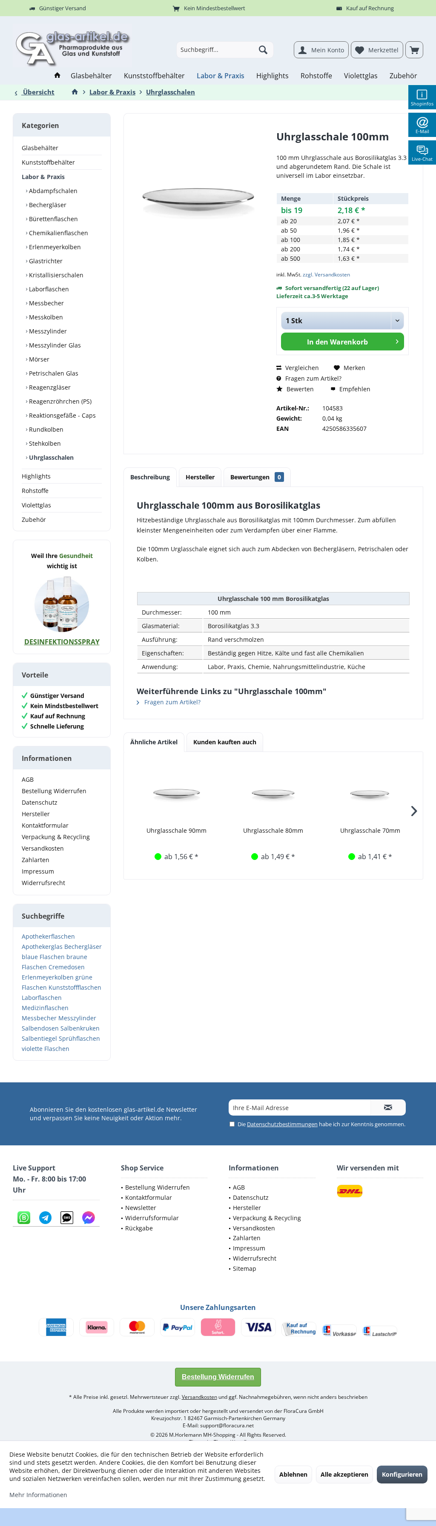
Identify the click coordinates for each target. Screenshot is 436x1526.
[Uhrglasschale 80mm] (273, 792)
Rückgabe (139, 1228)
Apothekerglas (42, 946)
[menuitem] (414, 49)
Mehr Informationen (38, 1495)
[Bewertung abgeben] (342, 148)
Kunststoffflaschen (75, 987)
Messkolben (45, 317)
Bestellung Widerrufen (54, 791)
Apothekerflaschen (48, 936)
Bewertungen (255, 477)
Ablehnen (293, 1474)
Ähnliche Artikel (154, 742)
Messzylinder (47, 331)
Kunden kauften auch (224, 742)
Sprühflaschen (79, 1038)
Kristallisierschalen (55, 275)
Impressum (38, 871)
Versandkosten (43, 848)
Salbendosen (40, 1028)
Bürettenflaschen (52, 219)
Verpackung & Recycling (56, 837)
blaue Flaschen (43, 957)
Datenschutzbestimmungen (282, 1124)
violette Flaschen (45, 1049)
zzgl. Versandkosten (326, 274)
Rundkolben (45, 429)
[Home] (57, 76)
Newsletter (140, 1208)
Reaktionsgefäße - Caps (61, 415)
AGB (28, 779)
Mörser (38, 359)
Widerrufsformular (152, 1218)
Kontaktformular (45, 825)
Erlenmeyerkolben (54, 247)
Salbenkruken (80, 1028)
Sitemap (244, 1268)
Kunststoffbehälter (48, 162)
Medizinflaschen (45, 1008)
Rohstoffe (35, 491)
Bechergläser (46, 205)
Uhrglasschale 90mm (176, 830)
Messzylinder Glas (54, 345)
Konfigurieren (402, 1474)
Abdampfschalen (52, 191)
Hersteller (36, 814)
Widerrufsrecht (43, 883)
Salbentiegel (39, 1038)
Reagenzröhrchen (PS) (59, 401)
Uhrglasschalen (50, 457)
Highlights (36, 476)
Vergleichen (301, 368)
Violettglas (36, 505)
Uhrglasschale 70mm (370, 830)
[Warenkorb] (414, 49)
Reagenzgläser (49, 387)
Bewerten (299, 389)
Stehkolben (44, 443)
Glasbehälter (40, 148)
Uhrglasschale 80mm (273, 830)
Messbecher (45, 303)
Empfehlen (354, 389)
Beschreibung (150, 477)
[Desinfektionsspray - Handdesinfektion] (62, 603)
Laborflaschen (48, 289)
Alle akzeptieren (344, 1474)
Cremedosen (67, 967)
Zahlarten (35, 860)
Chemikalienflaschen (57, 233)
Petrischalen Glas (52, 373)
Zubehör (34, 519)
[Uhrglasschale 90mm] (176, 792)
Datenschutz (39, 802)
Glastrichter (45, 261)
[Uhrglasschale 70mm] (370, 792)
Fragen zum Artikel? (312, 378)
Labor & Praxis (43, 177)
